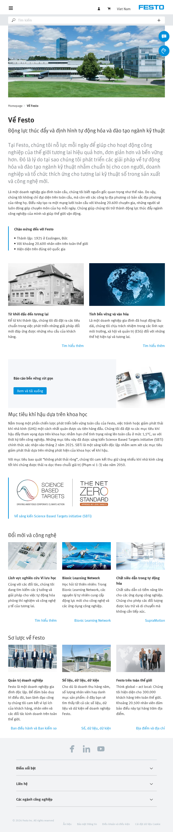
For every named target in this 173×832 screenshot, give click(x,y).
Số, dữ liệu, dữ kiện (96, 728)
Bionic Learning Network (92, 620)
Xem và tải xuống (30, 391)
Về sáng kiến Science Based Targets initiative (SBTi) (53, 516)
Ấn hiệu (67, 824)
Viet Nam (124, 9)
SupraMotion (155, 620)
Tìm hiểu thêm (73, 345)
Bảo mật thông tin (87, 824)
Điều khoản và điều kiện (116, 824)
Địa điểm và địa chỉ (150, 728)
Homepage (15, 105)
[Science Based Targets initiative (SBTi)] (62, 493)
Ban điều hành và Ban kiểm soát (34, 728)
